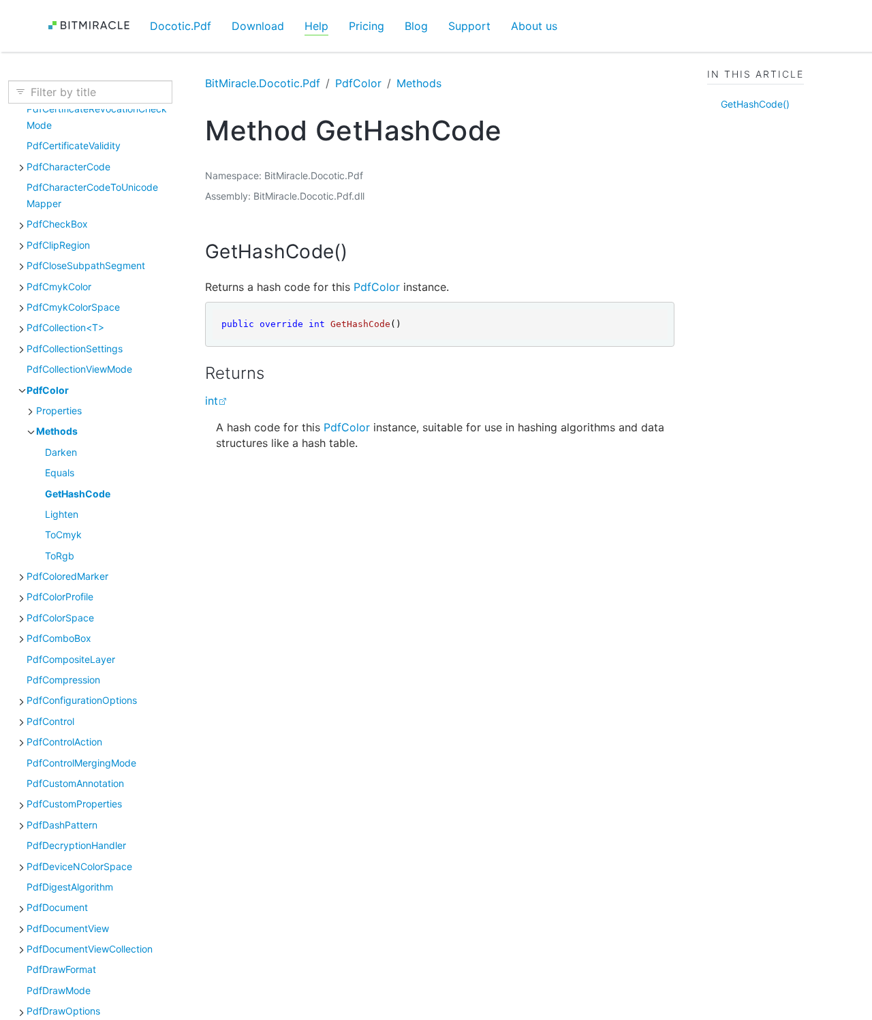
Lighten (61, 513)
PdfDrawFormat (61, 969)
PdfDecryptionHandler (76, 845)
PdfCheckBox (57, 224)
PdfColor (48, 389)
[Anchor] (361, 251)
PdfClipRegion (58, 244)
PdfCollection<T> (65, 327)
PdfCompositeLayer (71, 658)
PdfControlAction (64, 741)
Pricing (366, 26)
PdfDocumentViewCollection (90, 949)
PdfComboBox (59, 638)
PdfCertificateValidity (74, 145)
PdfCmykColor (59, 286)
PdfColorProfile (60, 596)
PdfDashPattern (62, 824)
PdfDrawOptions (63, 1011)
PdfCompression (63, 679)
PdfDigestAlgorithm (70, 886)
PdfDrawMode (59, 989)
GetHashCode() (755, 103)
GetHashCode (77, 493)
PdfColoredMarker (67, 576)
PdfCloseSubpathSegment (86, 265)
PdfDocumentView (68, 927)
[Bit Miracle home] (94, 25)
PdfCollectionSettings (75, 348)
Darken (61, 451)
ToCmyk (63, 534)
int (211, 400)
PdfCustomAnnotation (75, 782)
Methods (57, 431)
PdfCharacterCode (68, 166)
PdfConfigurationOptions (82, 700)
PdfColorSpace (60, 617)
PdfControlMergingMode (81, 762)
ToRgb (59, 555)
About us (534, 26)
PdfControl (50, 720)
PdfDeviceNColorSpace (79, 865)
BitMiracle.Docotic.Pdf (262, 83)
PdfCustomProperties (74, 803)
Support (469, 26)
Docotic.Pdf (180, 26)
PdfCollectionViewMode (79, 369)
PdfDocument (57, 907)
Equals (59, 472)
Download (258, 26)
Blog (416, 26)
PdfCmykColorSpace (73, 307)
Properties (59, 410)
